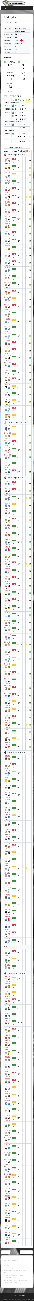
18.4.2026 (7, 195)
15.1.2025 (7, 605)
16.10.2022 (7, 1174)
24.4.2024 (7, 792)
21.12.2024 (7, 635)
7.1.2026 (7, 268)
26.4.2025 (7, 510)
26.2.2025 (7, 561)
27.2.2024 (7, 958)
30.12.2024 (7, 620)
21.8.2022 (7, 1225)
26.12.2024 (7, 627)
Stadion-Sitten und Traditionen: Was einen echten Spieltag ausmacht (16, 1259)
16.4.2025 (7, 525)
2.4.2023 (7, 1050)
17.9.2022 (7, 1196)
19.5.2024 (7, 756)
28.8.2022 (7, 1218)
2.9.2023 (7, 924)
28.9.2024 (7, 708)
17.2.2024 (7, 851)
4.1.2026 (7, 275)
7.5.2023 (7, 998)
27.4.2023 (7, 1013)
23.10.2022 (7, 1159)
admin (16, 22)
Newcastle (21, 34)
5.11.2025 (7, 448)
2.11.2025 (7, 348)
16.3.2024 (7, 950)
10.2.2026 (7, 246)
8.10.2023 (7, 895)
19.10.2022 (7, 1167)
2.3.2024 (7, 836)
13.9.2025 (7, 392)
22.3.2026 (7, 209)
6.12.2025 (7, 312)
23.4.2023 (7, 1020)
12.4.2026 (7, 202)
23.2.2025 (7, 569)
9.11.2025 (7, 341)
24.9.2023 (7, 909)
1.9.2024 (7, 730)
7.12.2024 (7, 649)
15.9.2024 (7, 722)
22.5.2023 (7, 984)
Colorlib (19, 1299)
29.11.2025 (7, 326)
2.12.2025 (7, 319)
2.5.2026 (7, 180)
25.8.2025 (7, 407)
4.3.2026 (7, 224)
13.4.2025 (7, 532)
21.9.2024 (7, 715)
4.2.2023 (7, 1093)
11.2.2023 (7, 1086)
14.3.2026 (7, 216)
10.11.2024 (7, 678)
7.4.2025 (7, 540)
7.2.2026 (7, 253)
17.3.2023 (7, 1057)
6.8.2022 (7, 1240)
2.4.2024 (7, 814)
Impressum (22, 1295)
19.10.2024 (7, 693)
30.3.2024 (7, 822)
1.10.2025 (7, 462)
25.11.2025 (7, 440)
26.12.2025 (7, 290)
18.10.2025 (7, 363)
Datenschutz (13, 1295)
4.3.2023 (7, 1072)
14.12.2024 (7, 642)
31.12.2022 (7, 1123)
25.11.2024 (7, 671)
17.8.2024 (7, 744)
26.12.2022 (7, 1130)
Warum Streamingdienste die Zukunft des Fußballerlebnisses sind (15, 1281)
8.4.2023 (7, 1035)
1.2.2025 (7, 583)
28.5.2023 (7, 976)
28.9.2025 (7, 377)
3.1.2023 (7, 1115)
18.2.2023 (7, 1079)
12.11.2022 (7, 1137)
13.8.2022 (7, 1232)
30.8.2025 (7, 399)
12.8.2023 (7, 939)
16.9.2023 (7, 917)
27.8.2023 (7, 931)
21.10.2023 (7, 888)
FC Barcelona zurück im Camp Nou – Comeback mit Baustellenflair (14, 1276)
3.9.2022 (7, 1203)
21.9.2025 (7, 385)
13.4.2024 (7, 800)
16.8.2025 (7, 414)
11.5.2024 (7, 770)
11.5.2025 (7, 496)
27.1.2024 (7, 965)
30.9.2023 (7, 902)
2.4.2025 (7, 547)
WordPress (30, 1299)
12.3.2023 (7, 1064)
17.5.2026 (7, 165)
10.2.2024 (7, 858)
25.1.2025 (7, 591)
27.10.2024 (7, 686)
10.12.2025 (7, 433)
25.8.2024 (7, 737)
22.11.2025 (7, 334)
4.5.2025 (7, 503)
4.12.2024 (7, 657)
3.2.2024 (7, 866)
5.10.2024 (7, 700)
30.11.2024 (7, 664)
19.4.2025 (7, 518)
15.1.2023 (7, 1108)
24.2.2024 (7, 844)
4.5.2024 (7, 778)
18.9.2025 (7, 469)
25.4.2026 (7, 187)
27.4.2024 (7, 785)
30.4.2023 (7, 1006)
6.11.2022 (7, 1145)
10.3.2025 (7, 554)
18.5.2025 (7, 488)
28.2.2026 (7, 231)
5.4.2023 (7, 1042)
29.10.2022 (7, 1152)
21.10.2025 (7, 455)
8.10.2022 (7, 1181)
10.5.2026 (7, 173)
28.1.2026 (7, 426)
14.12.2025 (7, 304)
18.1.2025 (7, 598)
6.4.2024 (7, 807)
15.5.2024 (7, 763)
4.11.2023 (7, 880)
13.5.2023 (7, 991)
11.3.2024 (7, 829)
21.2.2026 (7, 238)
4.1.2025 (7, 613)
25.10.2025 (7, 355)
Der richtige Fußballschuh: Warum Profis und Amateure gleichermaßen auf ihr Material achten (16, 1270)
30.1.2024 (7, 873)
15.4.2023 (7, 1028)
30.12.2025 (7, 282)
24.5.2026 (7, 158)
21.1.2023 (7, 1101)
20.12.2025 (7, 297)
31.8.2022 (7, 1210)
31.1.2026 (7, 260)
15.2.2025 (7, 576)
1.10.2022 (7, 1189)
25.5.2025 (7, 481)
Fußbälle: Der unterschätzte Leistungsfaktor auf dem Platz (16, 1264)
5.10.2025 (7, 370)
